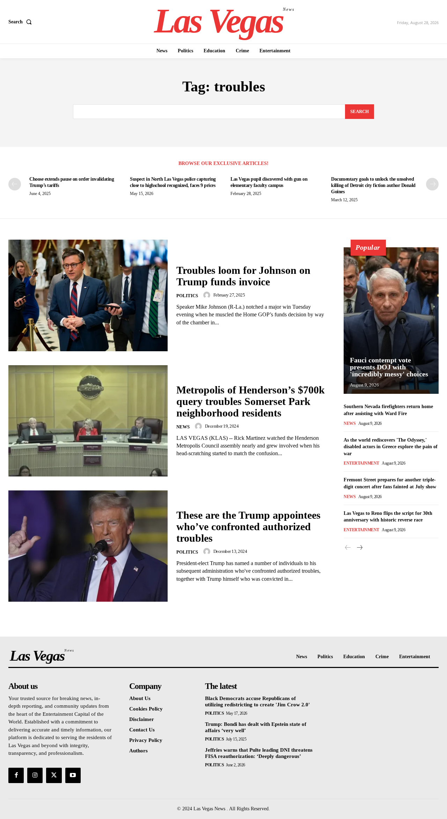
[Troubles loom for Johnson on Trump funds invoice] (88, 295)
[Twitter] (53, 775)
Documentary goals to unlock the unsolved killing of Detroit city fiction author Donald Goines (373, 185)
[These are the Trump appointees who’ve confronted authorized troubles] (88, 546)
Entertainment (361, 463)
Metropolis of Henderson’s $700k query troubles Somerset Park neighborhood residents (250, 401)
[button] (21, 22)
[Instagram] (35, 775)
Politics (187, 295)
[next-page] (432, 184)
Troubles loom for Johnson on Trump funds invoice (243, 275)
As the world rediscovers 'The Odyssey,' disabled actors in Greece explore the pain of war (391, 446)
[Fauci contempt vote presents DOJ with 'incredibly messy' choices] (391, 320)
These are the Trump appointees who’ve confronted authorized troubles (248, 526)
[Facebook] (16, 775)
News (183, 426)
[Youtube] (73, 775)
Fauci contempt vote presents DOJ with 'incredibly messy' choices (389, 367)
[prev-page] (14, 184)
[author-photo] (207, 295)
